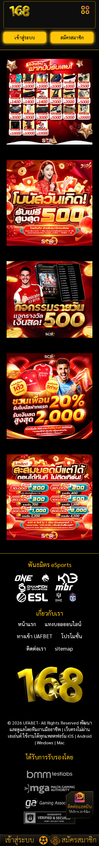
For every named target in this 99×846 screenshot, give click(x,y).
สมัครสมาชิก (72, 37)
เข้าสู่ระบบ (25, 37)
